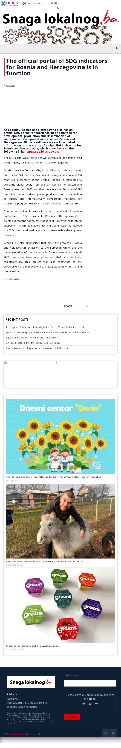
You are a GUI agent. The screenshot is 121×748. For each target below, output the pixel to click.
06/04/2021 (11, 86)
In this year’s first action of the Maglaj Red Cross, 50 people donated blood (45, 327)
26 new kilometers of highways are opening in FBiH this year (37, 347)
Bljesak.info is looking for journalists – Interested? (32, 337)
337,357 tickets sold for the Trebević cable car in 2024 (33, 342)
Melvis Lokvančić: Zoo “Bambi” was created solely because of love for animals (44, 561)
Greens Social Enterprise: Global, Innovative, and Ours (33, 645)
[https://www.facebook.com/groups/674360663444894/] (105, 733)
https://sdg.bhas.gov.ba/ (42, 151)
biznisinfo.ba (11, 279)
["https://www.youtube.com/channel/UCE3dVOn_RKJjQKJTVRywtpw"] (113, 733)
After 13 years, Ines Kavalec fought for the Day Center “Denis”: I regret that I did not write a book (54, 476)
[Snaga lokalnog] (60, 16)
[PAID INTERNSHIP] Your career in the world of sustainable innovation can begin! (47, 332)
